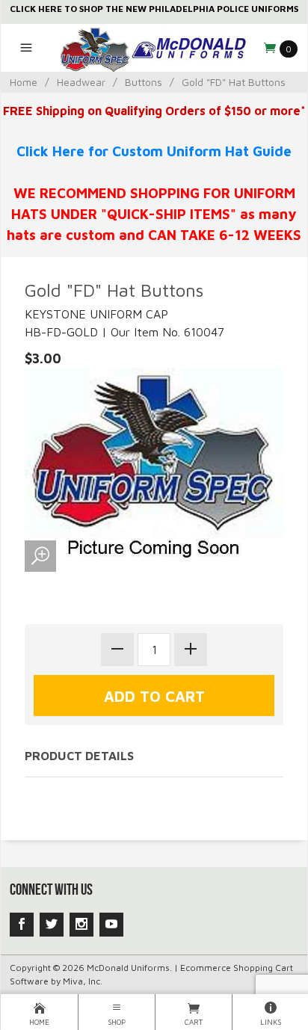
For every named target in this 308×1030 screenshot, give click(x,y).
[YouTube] (111, 925)
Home (23, 81)
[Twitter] (52, 925)
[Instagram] (81, 925)
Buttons (143, 81)
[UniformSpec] (154, 48)
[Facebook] (22, 925)
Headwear (81, 81)
